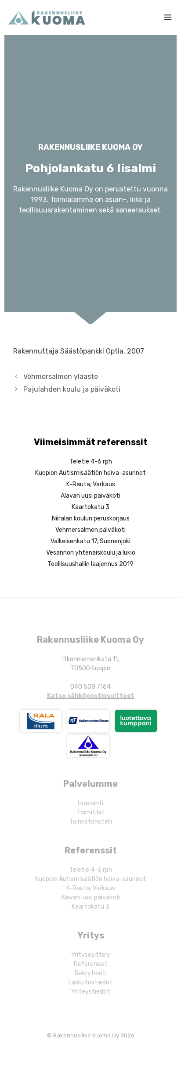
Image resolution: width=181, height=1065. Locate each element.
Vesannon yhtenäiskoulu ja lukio (90, 552)
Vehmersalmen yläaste (60, 376)
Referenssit (91, 964)
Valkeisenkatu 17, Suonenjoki (90, 541)
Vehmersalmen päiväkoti (90, 530)
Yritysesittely (90, 955)
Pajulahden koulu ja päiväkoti (71, 389)
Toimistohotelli (90, 821)
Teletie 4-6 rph (90, 461)
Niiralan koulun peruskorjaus (91, 518)
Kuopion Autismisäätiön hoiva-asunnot (90, 473)
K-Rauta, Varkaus (90, 484)
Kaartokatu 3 (90, 507)
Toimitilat (91, 812)
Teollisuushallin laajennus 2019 (90, 564)
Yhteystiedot (90, 991)
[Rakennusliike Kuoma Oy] (46, 17)
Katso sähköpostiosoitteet (90, 696)
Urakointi (90, 803)
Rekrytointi (91, 973)
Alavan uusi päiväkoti (90, 495)
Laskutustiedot (90, 982)
